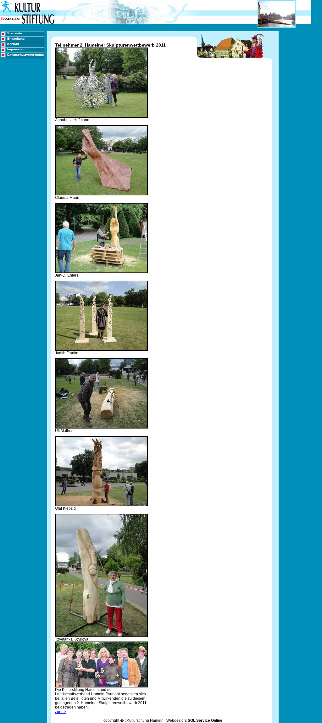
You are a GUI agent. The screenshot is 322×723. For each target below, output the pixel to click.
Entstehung (16, 38)
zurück (60, 711)
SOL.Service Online (205, 720)
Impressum (16, 49)
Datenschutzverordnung (25, 54)
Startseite (14, 33)
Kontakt (13, 44)
